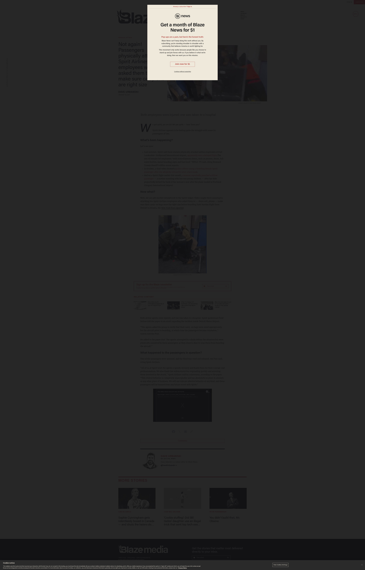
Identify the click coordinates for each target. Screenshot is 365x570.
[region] (182, 565)
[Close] (362, 565)
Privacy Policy (182, 568)
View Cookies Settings (280, 565)
